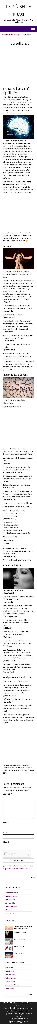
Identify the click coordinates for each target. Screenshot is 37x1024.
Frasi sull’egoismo (19, 939)
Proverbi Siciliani (19, 946)
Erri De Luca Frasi (10, 913)
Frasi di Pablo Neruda (11, 893)
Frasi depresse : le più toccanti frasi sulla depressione (23, 928)
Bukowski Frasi (9, 910)
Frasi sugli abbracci (10, 978)
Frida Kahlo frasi (10, 981)
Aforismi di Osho (10, 903)
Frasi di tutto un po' (13, 35)
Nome (5, 823)
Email (5, 832)
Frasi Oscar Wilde (10, 899)
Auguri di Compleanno (12, 985)
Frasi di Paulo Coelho (11, 896)
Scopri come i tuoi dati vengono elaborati (16, 869)
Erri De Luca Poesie (20, 932)
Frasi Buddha (9, 968)
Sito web (6, 842)
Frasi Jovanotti (9, 988)
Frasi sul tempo (9, 971)
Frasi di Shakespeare (11, 906)
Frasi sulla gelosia (10, 974)
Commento (7, 794)
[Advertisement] (18, 66)
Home (4, 35)
